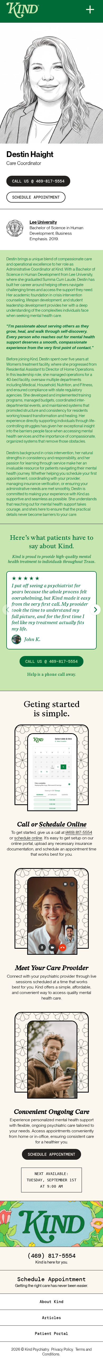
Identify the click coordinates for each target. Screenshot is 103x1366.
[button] (95, 609)
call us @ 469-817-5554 (38, 181)
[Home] (39, 10)
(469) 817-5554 (78, 832)
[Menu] (90, 9)
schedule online (28, 837)
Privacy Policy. (62, 1349)
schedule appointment (36, 197)
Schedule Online (62, 824)
